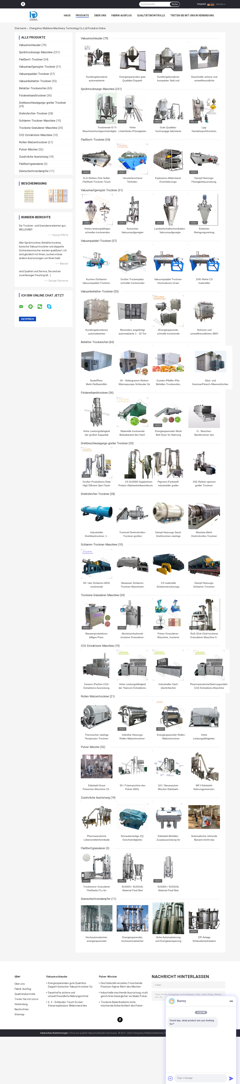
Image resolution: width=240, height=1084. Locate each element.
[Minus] (231, 1001)
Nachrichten (22, 1009)
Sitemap (19, 1014)
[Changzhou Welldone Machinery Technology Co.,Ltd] (34, 15)
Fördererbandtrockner (32, 95)
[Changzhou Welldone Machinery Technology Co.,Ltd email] (23, 306)
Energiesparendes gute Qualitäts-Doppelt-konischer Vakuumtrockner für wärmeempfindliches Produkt (70, 985)
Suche (175, 4)
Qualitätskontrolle (151, 15)
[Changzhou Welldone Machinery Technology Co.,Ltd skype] (51, 306)
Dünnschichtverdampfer (34, 171)
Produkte (82, 15)
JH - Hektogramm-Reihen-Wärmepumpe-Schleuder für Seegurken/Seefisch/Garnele (134, 384)
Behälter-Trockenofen (33, 88)
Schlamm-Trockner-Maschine (37, 120)
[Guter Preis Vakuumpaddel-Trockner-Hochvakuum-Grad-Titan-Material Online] (168, 260)
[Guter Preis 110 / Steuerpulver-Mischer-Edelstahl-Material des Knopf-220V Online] (168, 766)
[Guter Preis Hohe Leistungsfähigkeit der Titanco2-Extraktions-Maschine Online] (132, 665)
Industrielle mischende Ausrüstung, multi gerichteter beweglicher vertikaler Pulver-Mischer (124, 995)
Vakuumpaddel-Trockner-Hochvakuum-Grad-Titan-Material (168, 283)
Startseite (20, 28)
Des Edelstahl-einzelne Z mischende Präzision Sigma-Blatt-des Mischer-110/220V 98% (121, 985)
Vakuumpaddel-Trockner (34, 74)
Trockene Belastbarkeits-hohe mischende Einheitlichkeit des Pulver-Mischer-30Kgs (122, 1004)
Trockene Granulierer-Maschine (38, 128)
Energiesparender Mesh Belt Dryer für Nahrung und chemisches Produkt (168, 435)
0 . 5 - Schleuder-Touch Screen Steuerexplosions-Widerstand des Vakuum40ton (67, 1004)
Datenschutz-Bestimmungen (54, 1033)
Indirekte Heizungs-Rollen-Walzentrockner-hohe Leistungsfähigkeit (132, 738)
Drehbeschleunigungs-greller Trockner (42, 102)
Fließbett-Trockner (31, 59)
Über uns (100, 15)
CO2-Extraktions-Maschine (35, 135)
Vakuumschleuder (30, 45)
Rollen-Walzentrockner (33, 142)
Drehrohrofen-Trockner (33, 113)
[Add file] (170, 1078)
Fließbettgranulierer (31, 164)
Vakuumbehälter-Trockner (35, 81)
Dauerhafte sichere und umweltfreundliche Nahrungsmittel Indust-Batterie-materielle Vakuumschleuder (68, 995)
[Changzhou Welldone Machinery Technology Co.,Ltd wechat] (42, 306)
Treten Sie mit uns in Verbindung (192, 15)
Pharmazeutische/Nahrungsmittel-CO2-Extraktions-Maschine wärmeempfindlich (209, 688)
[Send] (231, 1078)
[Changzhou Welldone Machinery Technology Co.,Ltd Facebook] (23, 4)
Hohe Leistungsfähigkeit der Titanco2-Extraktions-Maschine (133, 688)
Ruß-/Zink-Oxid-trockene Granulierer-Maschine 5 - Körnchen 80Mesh (204, 637)
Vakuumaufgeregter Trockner (37, 66)
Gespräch (201, 4)
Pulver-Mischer (28, 149)
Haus (67, 15)
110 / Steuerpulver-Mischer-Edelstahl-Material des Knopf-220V (168, 789)
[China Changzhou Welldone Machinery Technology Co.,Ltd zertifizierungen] (29, 195)
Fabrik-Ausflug (121, 15)
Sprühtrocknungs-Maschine (36, 52)
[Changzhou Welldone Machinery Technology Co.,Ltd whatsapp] (32, 306)
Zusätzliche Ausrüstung (33, 156)
